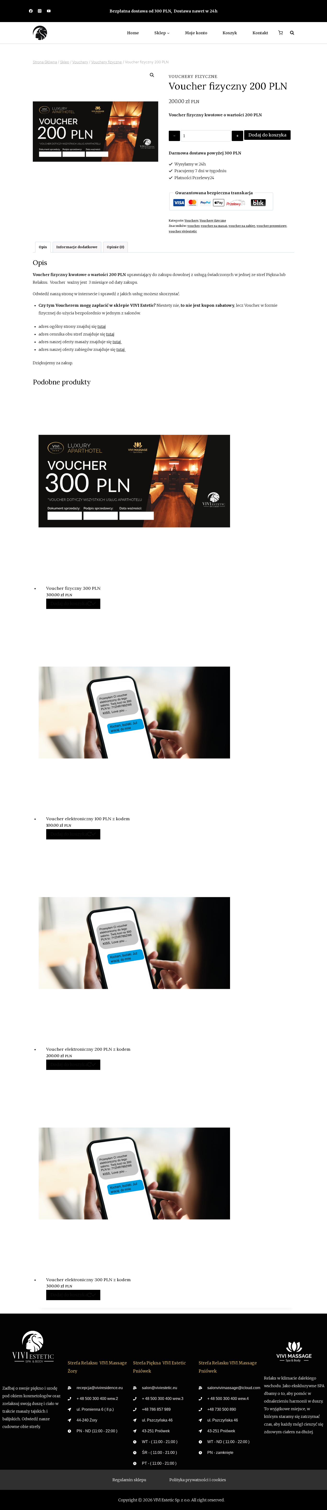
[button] (152, 75)
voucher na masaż (214, 226)
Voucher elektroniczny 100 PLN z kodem (88, 818)
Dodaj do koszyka (267, 135)
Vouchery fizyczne (193, 76)
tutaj (101, 326)
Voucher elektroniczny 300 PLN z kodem (88, 1279)
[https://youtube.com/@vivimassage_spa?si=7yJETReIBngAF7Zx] (48, 11)
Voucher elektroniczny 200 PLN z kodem (88, 1049)
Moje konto (196, 32)
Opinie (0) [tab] (115, 247)
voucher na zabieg (242, 226)
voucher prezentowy (271, 226)
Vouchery (191, 220)
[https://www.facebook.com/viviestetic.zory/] (30, 11)
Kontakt (260, 32)
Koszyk (230, 32)
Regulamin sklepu (129, 1479)
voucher (193, 226)
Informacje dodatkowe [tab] (76, 247)
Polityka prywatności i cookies (197, 1479)
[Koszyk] (280, 32)
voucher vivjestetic (183, 231)
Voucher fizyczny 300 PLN (73, 588)
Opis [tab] (43, 247)
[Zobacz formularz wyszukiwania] (289, 33)
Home (133, 32)
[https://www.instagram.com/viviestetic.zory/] (40, 11)
